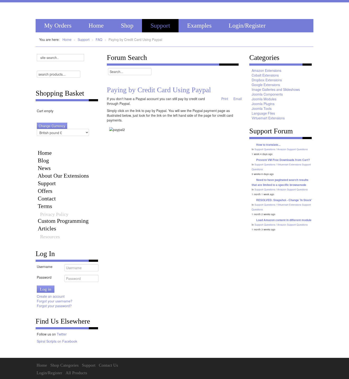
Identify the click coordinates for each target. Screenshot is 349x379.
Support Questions (265, 149)
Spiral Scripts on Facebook (57, 341)
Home (96, 25)
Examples (199, 25)
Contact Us (108, 365)
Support (160, 25)
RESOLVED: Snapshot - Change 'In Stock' (284, 200)
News (44, 168)
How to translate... (268, 144)
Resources (50, 236)
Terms (45, 206)
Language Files (263, 113)
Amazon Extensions (266, 70)
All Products (76, 372)
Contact (47, 198)
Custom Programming (63, 221)
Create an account (51, 296)
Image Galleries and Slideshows (276, 89)
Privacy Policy (54, 214)
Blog (43, 160)
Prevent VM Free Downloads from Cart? (283, 160)
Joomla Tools (262, 108)
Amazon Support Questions (292, 149)
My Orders (57, 25)
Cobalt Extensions (265, 75)
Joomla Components (267, 94)
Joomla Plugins (263, 103)
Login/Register (247, 25)
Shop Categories (64, 365)
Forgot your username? (54, 301)
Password (44, 277)
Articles (47, 228)
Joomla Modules (264, 99)
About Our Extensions (63, 176)
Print (224, 98)
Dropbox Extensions (267, 80)
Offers (45, 191)
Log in (45, 289)
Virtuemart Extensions (268, 118)
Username (44, 266)
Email (237, 98)
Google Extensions (266, 84)
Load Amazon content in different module (283, 220)
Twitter (62, 334)
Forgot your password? (54, 305)
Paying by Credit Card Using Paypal (159, 90)
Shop (127, 25)
